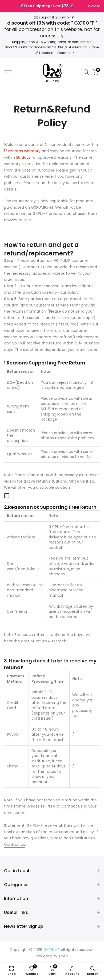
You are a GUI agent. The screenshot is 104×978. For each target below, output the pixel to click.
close (95, 6)
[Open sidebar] (6, 495)
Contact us (31, 267)
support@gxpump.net (56, 17)
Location (46, 53)
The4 (63, 956)
